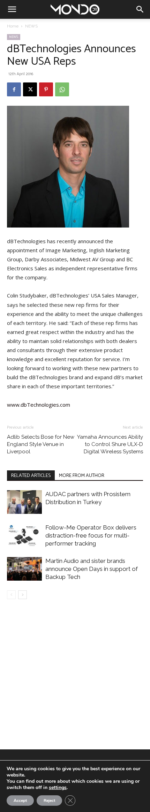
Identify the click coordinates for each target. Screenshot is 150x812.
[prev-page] (11, 594)
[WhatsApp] (62, 89)
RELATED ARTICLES (31, 476)
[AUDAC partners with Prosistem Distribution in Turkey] (24, 502)
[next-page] (22, 594)
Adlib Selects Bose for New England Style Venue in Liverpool (40, 444)
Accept (20, 800)
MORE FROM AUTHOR (81, 476)
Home (12, 26)
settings (58, 788)
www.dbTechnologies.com (38, 404)
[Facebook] (14, 89)
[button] (12, 9)
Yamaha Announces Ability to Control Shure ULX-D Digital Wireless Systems (110, 444)
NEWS (31, 26)
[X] (30, 89)
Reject (49, 800)
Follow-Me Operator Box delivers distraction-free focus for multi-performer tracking (90, 535)
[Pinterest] (46, 89)
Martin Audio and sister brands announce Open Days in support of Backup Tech (91, 568)
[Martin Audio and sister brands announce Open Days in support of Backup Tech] (24, 569)
